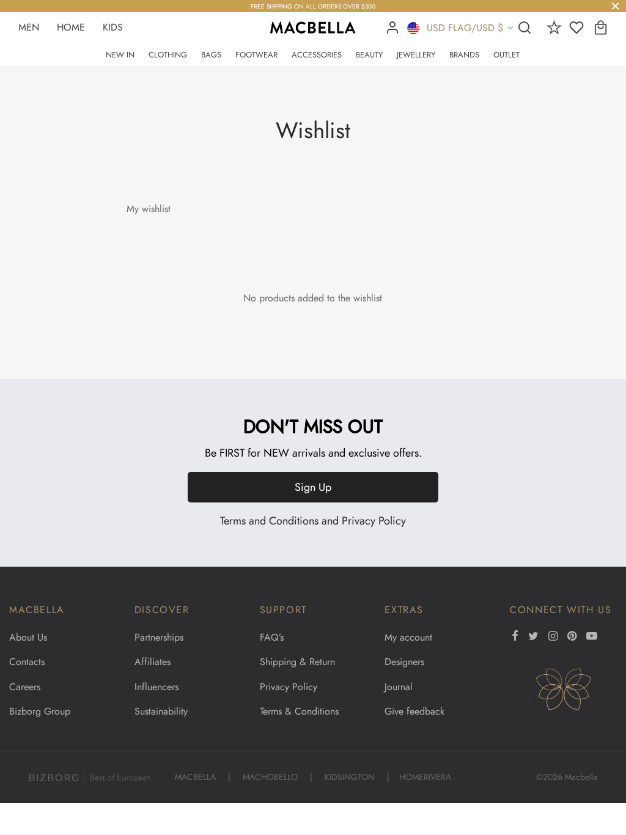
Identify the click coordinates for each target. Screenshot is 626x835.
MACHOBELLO (270, 777)
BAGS (211, 55)
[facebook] (515, 637)
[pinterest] (571, 637)
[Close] (615, 5)
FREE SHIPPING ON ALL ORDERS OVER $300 (313, 6)
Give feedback (414, 711)
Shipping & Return (297, 662)
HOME (71, 27)
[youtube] (591, 637)
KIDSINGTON (350, 777)
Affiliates (152, 662)
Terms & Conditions (299, 711)
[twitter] (533, 637)
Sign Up (313, 487)
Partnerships (158, 637)
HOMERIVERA (425, 777)
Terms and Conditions (269, 521)
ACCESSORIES (317, 55)
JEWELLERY (416, 55)
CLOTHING (168, 55)
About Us (28, 637)
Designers (404, 662)
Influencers (156, 687)
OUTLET (506, 55)
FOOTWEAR (256, 55)
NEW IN (120, 55)
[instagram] (553, 637)
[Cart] (601, 27)
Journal (399, 687)
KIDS (113, 27)
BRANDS (464, 55)
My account (408, 637)
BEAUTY (369, 55)
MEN (28, 27)
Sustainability (161, 711)
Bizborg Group (39, 711)
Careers (24, 687)
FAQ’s (272, 637)
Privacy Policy (374, 521)
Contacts (27, 662)
